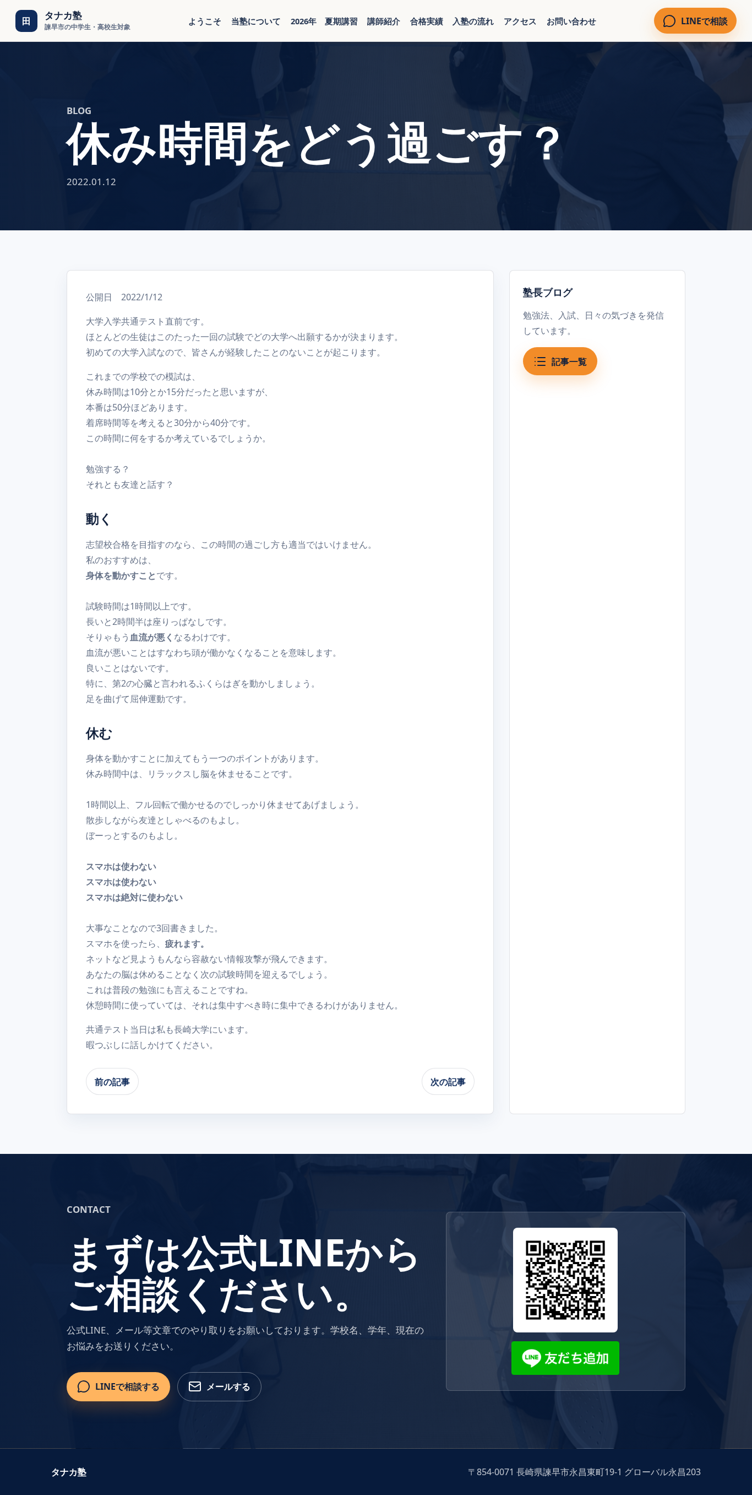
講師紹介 (383, 20)
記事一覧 (569, 361)
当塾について (256, 20)
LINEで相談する (127, 1386)
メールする (228, 1386)
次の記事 (448, 1082)
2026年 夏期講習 (324, 20)
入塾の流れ (473, 20)
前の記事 (112, 1082)
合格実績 (426, 20)
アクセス (520, 20)
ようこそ (204, 20)
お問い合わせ (571, 20)
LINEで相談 (704, 21)
